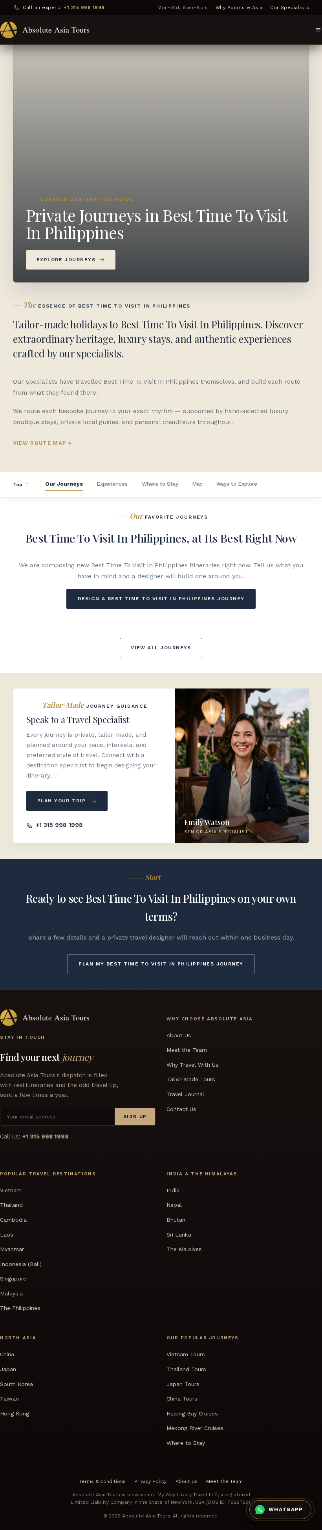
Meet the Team (186, 1050)
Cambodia (13, 1219)
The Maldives (184, 1249)
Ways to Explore (236, 484)
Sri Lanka (178, 1234)
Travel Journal (185, 1094)
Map (197, 484)
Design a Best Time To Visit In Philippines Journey (161, 598)
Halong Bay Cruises (192, 1413)
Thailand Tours (186, 1369)
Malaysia (11, 1293)
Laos (6, 1234)
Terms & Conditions (102, 1481)
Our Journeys (64, 484)
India (172, 1190)
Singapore (13, 1278)
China (7, 1354)
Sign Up (135, 1116)
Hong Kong (14, 1413)
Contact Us (181, 1109)
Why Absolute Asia (239, 7)
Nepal (174, 1205)
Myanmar (12, 1249)
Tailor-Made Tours (190, 1079)
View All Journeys (161, 647)
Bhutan (175, 1219)
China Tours (182, 1398)
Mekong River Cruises (194, 1428)
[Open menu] (318, 30)
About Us (178, 1035)
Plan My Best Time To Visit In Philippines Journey (161, 964)
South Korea (16, 1384)
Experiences (112, 484)
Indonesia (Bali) (21, 1263)
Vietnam (11, 1190)
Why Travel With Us (192, 1064)
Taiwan (9, 1398)
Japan (8, 1369)
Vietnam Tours (185, 1354)
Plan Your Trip (61, 800)
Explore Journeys (66, 259)
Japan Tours (182, 1384)
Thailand (11, 1205)
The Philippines (20, 1308)
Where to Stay (160, 484)
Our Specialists (289, 7)
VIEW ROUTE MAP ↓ (43, 443)
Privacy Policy (150, 1481)
